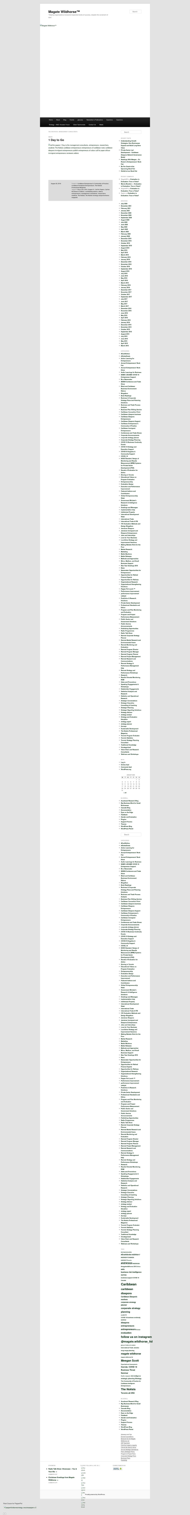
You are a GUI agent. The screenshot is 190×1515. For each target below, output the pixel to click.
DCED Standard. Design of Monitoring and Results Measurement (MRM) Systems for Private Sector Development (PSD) (131, 463)
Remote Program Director (129, 649)
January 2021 (125, 211)
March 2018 (125, 283)
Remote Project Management (131, 656)
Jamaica (136, 1348)
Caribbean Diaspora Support (130, 421)
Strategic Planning (127, 708)
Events (72, 120)
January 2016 (125, 322)
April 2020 (124, 229)
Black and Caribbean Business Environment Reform (128, 388)
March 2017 (125, 306)
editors (100, 191)
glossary (80, 120)
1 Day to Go (56, 140)
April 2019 (124, 252)
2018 (85, 189)
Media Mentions (126, 554)
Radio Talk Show (126, 633)
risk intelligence (136, 1376)
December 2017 (126, 290)
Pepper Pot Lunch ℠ (128, 589)
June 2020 (124, 224)
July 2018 (124, 273)
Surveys (123, 726)
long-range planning (127, 1350)
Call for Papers (99, 189)
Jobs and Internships (128, 535)
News (123, 568)
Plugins (123, 819)
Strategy (138, 1378)
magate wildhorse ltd (127, 1357)
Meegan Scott (130, 1360)
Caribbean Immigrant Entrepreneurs (83, 185)
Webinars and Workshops (129, 754)
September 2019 (126, 245)
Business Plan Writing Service (131, 409)
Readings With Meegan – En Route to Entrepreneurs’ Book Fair (131, 161)
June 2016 (124, 313)
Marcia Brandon (126, 184)
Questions (109, 120)
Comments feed (126, 767)
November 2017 (126, 292)
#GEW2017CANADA (127, 1257)
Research (124, 675)
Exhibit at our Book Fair (129, 171)
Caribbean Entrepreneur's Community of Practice (93, 184)
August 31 (91, 189)
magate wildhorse (131, 1353)
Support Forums (126, 822)
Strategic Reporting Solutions (131, 710)
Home (51, 120)
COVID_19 (124, 456)
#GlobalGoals (125, 356)
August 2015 (125, 334)
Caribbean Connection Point (130, 412)
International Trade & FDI (129, 521)
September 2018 (126, 269)
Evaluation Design (127, 484)
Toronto (124, 1393)
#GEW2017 (136, 1254)
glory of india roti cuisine (128, 1345)
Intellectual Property (128, 512)
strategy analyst (126, 715)
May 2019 (124, 250)
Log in (123, 762)
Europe (138, 1329)
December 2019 (126, 238)
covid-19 (124, 1315)
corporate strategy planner (130, 437)
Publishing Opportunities (129, 628)
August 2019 (125, 248)
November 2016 (126, 311)
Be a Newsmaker (126, 379)
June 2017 (124, 301)
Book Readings (126, 396)
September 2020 (126, 217)
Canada (123, 1280)
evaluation (126, 1332)
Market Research (126, 549)
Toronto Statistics (127, 738)
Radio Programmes (127, 631)
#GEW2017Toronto (126, 1260)
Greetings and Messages (129, 507)
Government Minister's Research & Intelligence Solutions (129, 502)
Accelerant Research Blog (129, 801)
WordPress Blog (126, 826)
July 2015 (124, 336)
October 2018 (125, 266)
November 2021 (126, 206)
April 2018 (124, 280)
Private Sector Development (130, 603)
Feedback (124, 815)
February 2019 (126, 257)
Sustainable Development (129, 729)
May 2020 (124, 227)
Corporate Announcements (130, 435)
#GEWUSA (136, 1263)
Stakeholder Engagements (130, 689)
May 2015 (124, 341)
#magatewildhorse (127, 1266)
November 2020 (126, 215)
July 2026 (124, 203)
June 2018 (124, 276)
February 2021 (126, 208)
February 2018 (126, 285)
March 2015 (125, 346)
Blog (64, 120)
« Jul (124, 793)
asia (122, 1269)
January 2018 (125, 287)
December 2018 (126, 262)
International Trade (127, 519)
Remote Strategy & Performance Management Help (130, 665)
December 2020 (126, 213)
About (58, 120)
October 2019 (125, 243)
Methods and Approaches (129, 559)
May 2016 (124, 315)
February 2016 (126, 320)
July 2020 (124, 222)
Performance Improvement (130, 591)
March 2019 (125, 255)
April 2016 (124, 318)
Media (101, 125)
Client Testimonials (79, 125)
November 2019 (126, 241)
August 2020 (125, 220)
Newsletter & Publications (95, 120)
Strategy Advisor (126, 712)
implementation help (128, 510)
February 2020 (126, 234)
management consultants (89, 193)
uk (129, 1393)
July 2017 (124, 299)
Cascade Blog (125, 808)
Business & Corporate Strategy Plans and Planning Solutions (130, 400)
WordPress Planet (127, 829)
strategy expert (126, 722)
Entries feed (125, 765)
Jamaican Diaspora (127, 528)
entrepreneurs (76, 193)
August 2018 (125, 271)
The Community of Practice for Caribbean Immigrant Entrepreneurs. (131, 1383)
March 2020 (125, 231)
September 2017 (126, 297)
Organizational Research (129, 582)
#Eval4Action (125, 354)
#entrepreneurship (126, 1252)
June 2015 (124, 339)
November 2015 (126, 327)
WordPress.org (126, 769)
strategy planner (126, 724)
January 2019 (125, 259)
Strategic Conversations (129, 701)
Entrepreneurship (127, 482)
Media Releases (126, 556)
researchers (102, 193)
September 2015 (126, 332)
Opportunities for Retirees (130, 580)
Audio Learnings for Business (131, 372)
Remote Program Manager (130, 652)
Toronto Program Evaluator (130, 736)
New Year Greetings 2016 (129, 566)
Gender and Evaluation (129, 817)
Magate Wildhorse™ (64, 11)
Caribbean (129, 1284)
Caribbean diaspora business (131, 414)
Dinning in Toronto (127, 475)
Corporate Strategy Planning (130, 440)
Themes (123, 824)
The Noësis (81, 195)
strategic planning (128, 1378)
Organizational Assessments (129, 1364)
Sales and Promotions (128, 682)
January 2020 (125, 236)
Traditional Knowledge (128, 745)
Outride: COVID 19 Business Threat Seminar (129, 1370)
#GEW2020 (126, 1263)
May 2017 (124, 304)
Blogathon (124, 393)
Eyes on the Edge (127, 812)
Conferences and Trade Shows (131, 433)
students (74, 195)
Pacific (123, 1376)
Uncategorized (126, 747)
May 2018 (124, 278)
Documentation (126, 810)
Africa (138, 1266)
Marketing (124, 552)
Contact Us (92, 125)
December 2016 (126, 308)
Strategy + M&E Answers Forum (59, 125)
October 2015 (125, 329)
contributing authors (91, 191)
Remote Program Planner (129, 654)
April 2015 (124, 343)
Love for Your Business (129, 538)
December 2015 (126, 325)
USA (133, 1393)
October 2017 (125, 294)
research (127, 1376)
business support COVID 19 (130, 1278)
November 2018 (126, 264)
